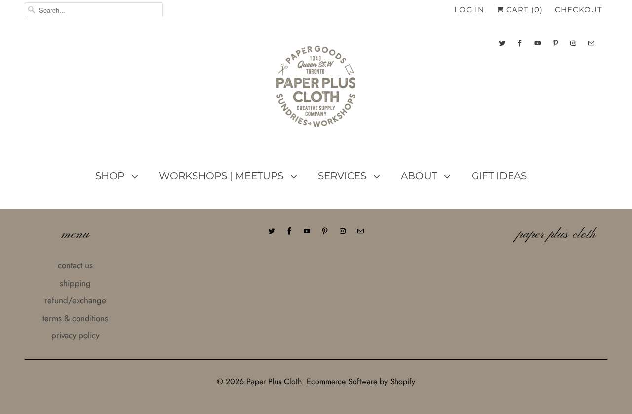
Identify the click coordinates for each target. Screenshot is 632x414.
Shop (111, 176)
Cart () (523, 9)
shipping (75, 283)
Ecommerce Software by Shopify (361, 381)
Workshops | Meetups (222, 176)
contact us (75, 265)
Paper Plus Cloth (274, 381)
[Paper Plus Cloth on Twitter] (502, 43)
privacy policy (75, 335)
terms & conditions (75, 318)
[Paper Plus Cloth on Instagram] (573, 43)
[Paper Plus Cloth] (316, 90)
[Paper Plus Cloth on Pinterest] (555, 43)
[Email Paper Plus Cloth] (591, 43)
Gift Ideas (499, 176)
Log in (469, 9)
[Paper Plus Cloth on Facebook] (520, 43)
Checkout (578, 9)
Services (343, 176)
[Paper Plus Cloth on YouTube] (537, 43)
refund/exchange (75, 300)
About (420, 176)
